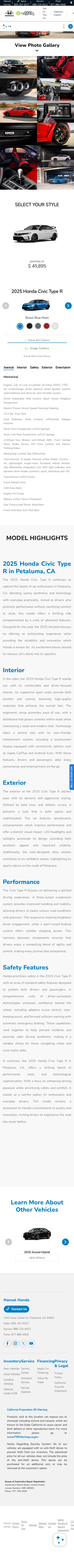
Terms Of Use (24, 1525)
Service (27, 1361)
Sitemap (33, 1525)
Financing (45, 1361)
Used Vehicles (12, 1374)
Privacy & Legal (61, 1363)
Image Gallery (39, 348)
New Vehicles (12, 1368)
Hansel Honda (7, 1525)
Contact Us (19, 1309)
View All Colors (38, 340)
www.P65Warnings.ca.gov (22, 1437)
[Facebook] (7, 1343)
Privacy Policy (16, 1525)
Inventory (12, 1361)
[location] (71, 2)
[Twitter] (23, 1343)
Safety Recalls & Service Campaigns (63, 1525)
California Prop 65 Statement (60, 1387)
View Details (37, 1257)
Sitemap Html (43, 1525)
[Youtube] (31, 1343)
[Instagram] (15, 1343)
